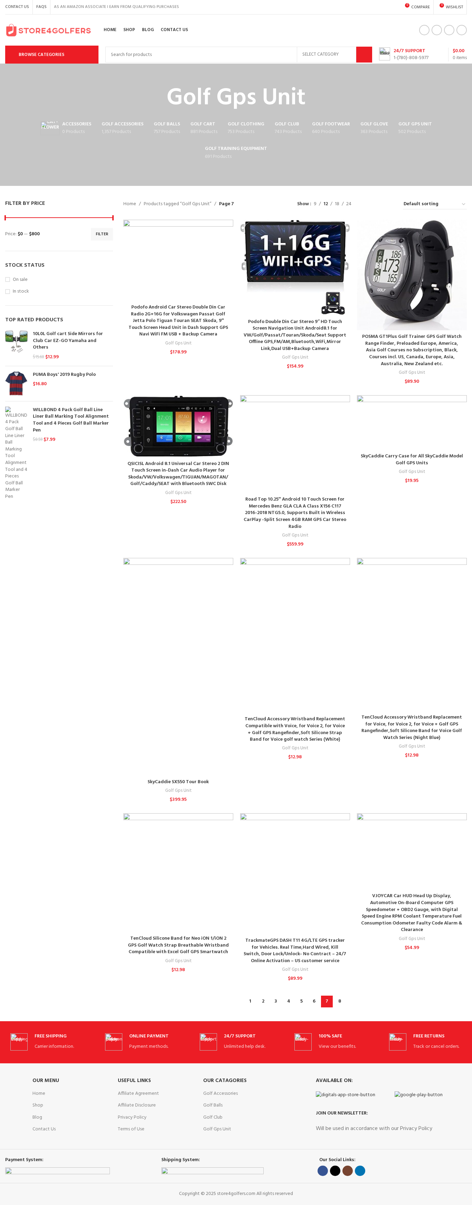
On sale (20, 279)
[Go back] (158, 98)
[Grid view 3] (378, 204)
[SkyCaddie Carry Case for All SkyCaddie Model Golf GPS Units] (412, 422)
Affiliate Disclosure (137, 1105)
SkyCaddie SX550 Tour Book (178, 782)
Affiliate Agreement (138, 1094)
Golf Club (213, 1117)
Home (129, 204)
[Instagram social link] (449, 30)
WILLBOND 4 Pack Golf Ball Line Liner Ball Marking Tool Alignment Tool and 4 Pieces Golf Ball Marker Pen (71, 420)
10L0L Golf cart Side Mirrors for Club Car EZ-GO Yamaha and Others (68, 341)
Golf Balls (213, 1105)
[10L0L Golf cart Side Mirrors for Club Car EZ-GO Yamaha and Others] (16, 345)
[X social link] (437, 30)
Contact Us (44, 1129)
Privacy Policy (132, 1117)
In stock (21, 291)
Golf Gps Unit (178, 343)
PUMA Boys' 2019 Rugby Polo (64, 374)
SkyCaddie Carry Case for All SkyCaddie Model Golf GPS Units (412, 459)
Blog (37, 1117)
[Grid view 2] (367, 204)
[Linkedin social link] (461, 30)
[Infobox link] (403, 54)
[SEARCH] (364, 55)
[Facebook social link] (424, 30)
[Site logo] (48, 30)
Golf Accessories (220, 1094)
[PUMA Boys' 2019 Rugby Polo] (16, 383)
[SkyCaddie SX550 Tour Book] (178, 667)
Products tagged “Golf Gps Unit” (177, 204)
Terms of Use (131, 1129)
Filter (102, 234)
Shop (37, 1105)
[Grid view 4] (389, 204)
